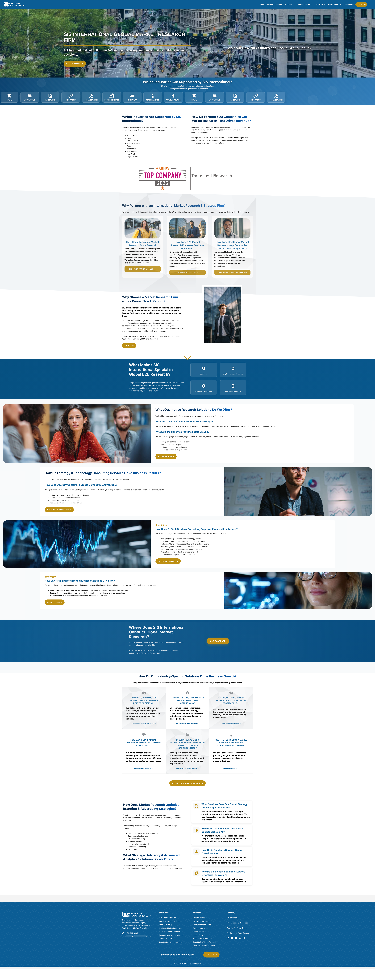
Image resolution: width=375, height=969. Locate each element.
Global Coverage (304, 4)
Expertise (319, 4)
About (262, 4)
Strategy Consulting (274, 4)
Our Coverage (217, 641)
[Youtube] (236, 938)
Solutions (288, 4)
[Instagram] (244, 938)
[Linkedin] (228, 938)
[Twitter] (240, 938)
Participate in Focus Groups (238, 933)
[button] (369, 4)
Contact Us (361, 4)
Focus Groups (333, 4)
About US (129, 345)
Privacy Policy (232, 918)
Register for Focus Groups (237, 928)
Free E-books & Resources (237, 923)
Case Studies (349, 4)
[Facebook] (232, 938)
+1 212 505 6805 (131, 933)
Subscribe (211, 955)
